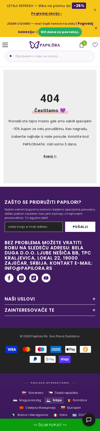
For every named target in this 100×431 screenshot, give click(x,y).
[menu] (5, 45)
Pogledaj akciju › (46, 13)
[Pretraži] (10, 56)
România (77, 400)
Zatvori (96, 28)
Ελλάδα (80, 415)
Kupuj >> (50, 156)
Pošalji (80, 226)
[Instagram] (21, 278)
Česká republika (63, 393)
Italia (60, 415)
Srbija (54, 400)
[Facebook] (9, 278)
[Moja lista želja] (95, 44)
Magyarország (27, 400)
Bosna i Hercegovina (29, 415)
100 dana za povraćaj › (60, 32)
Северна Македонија (37, 407)
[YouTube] (46, 278)
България (71, 407)
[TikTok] (33, 278)
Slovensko (32, 393)
